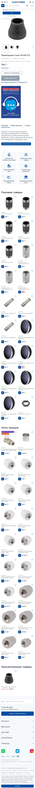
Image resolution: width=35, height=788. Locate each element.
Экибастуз (4, 772)
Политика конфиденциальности (8, 761)
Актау (3, 770)
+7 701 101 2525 (7, 707)
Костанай (26, 772)
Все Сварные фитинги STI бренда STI (14, 82)
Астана (20, 770)
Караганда (12, 772)
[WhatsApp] (3, 751)
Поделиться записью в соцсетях (11, 61)
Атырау (25, 770)
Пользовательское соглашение (25, 761)
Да (11, 13)
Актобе (8, 770)
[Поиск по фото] (27, 5)
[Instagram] (32, 751)
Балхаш (31, 770)
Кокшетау (19, 772)
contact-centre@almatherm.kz (9, 709)
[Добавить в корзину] (2, 216)
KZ (7, 2)
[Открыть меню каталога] (2, 5)
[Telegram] (17, 751)
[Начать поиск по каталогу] (7, 6)
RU (5, 2)
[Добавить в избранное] (15, 196)
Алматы (14, 770)
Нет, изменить (11, 16)
